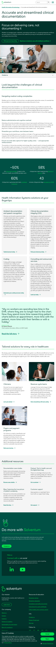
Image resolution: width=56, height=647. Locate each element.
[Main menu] (52, 2)
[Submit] (48, 2)
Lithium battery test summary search (38, 609)
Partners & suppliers (7, 621)
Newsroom (5, 630)
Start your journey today (10, 41)
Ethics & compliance (7, 627)
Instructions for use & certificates (37, 606)
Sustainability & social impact (9, 624)
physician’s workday (11, 171)
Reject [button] (47, 639)
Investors (4, 618)
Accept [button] (47, 634)
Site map (31, 623)
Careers (4, 615)
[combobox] (43, 2)
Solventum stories (33, 598)
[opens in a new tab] (11, 573)
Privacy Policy (8, 643)
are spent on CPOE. (49, 182)
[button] (47, 643)
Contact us (32, 617)
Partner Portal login (34, 620)
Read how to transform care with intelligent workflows (34, 41)
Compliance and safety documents (38, 604)
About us (4, 613)
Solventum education (34, 601)
